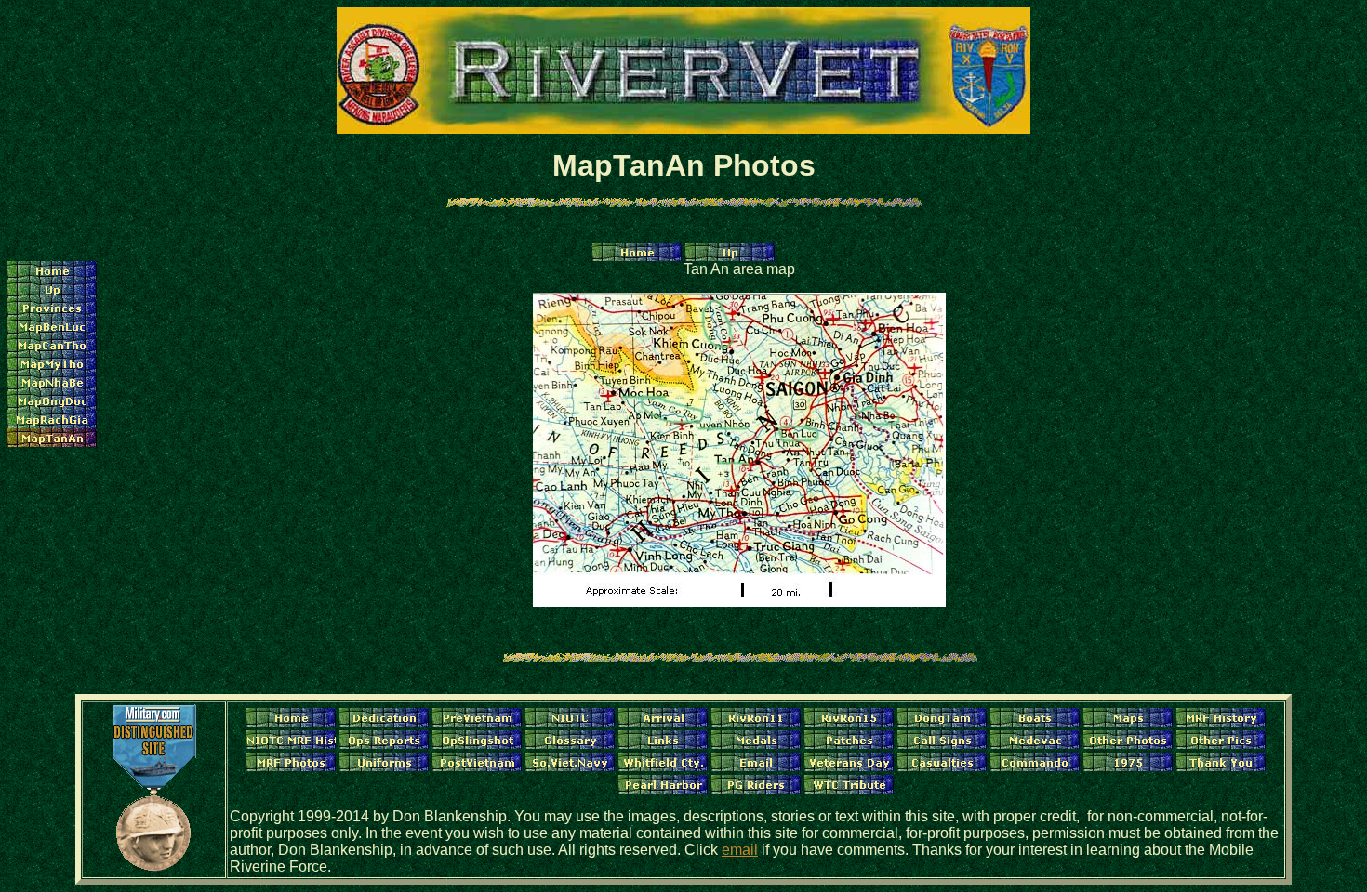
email (740, 850)
